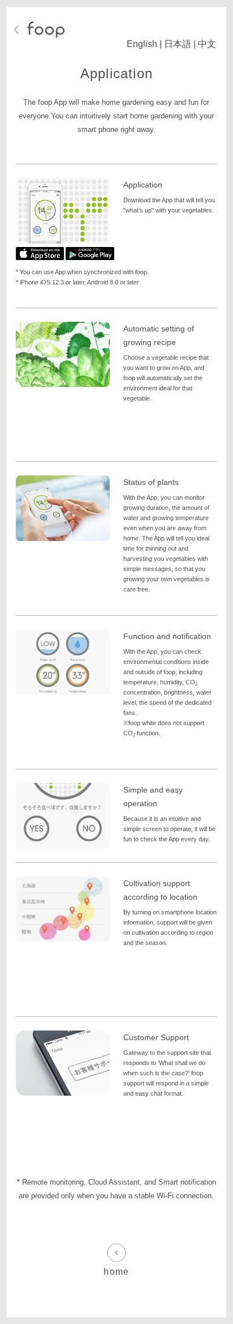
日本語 (177, 44)
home (116, 1271)
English (142, 44)
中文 (207, 44)
